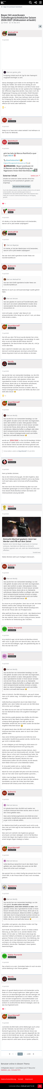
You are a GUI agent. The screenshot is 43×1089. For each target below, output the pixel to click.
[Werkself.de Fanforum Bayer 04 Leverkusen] (3, 3)
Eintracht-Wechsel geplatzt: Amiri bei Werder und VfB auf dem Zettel (19, 540)
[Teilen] (40, 26)
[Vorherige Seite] (10, 1054)
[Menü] (40, 3)
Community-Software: (21, 1086)
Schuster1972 (15, 1070)
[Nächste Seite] (33, 1054)
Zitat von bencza (12, 805)
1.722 (20, 1054)
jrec (9, 1070)
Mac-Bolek (14, 440)
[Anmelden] (35, 2)
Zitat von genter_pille (13, 72)
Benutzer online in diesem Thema (15, 1064)
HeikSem (4, 1070)
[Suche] (30, 3)
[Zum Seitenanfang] (40, 1086)
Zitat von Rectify (11, 415)
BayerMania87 (23, 451)
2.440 (28, 1054)
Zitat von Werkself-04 (13, 279)
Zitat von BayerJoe (12, 245)
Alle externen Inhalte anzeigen (21, 186)
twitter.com (34, 176)
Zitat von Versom (12, 298)
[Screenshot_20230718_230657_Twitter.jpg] (20, 162)
